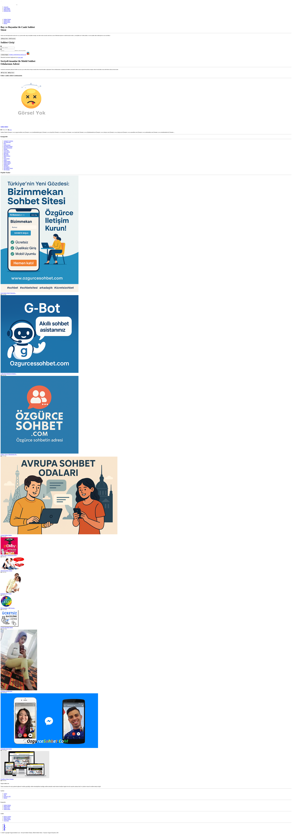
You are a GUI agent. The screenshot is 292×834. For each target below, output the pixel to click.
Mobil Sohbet (7, 9)
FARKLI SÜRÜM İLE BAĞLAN (17, 54)
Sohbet (5, 793)
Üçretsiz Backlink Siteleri (7, 627)
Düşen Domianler (8, 147)
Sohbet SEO (7, 164)
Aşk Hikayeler (7, 142)
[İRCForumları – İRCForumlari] (6, 606)
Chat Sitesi (6, 820)
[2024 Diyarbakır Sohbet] (12, 569)
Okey (5, 157)
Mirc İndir (6, 154)
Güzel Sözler (7, 152)
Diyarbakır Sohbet (8, 146)
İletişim (5, 23)
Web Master (6, 167)
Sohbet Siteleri (4, 126)
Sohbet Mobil (7, 161)
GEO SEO (6, 150)
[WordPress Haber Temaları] (25, 777)
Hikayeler (6, 153)
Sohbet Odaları (7, 19)
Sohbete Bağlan (4, 54)
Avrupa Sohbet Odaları (6, 535)
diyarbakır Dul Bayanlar (6, 691)
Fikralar (5, 149)
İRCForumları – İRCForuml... (8, 608)
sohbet (5, 160)
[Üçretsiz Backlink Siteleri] (9, 626)
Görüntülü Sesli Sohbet (6, 749)
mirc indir (20, 57)
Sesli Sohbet (7, 158)
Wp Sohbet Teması (8, 168)
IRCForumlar (12, 38)
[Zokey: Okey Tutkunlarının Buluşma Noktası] (9, 554)
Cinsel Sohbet (7, 145)
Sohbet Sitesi (7, 20)
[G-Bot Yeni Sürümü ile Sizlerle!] (39, 372)
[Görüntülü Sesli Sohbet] (49, 747)
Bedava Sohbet (7, 816)
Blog (5, 143)
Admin (10, 129)
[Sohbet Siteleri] (31, 123)
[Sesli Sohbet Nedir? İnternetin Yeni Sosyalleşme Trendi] (39, 291)
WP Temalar (7, 169)
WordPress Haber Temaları (7, 779)
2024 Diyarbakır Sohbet (6, 570)
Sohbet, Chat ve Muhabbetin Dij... (9, 454)
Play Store (4, 72)
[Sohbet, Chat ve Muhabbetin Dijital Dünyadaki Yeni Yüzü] (39, 453)
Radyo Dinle (5, 38)
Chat (5, 795)
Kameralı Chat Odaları (6, 593)
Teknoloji (6, 165)
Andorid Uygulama (8, 141)
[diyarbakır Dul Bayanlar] (19, 690)
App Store (11, 72)
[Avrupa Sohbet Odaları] (59, 534)
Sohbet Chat (7, 808)
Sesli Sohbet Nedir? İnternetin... (8, 293)
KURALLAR (7, 11)
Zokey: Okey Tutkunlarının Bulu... (9, 555)
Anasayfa (6, 7)
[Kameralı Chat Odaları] (14, 592)
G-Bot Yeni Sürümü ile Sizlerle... (8, 373)
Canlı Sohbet (7, 8)
